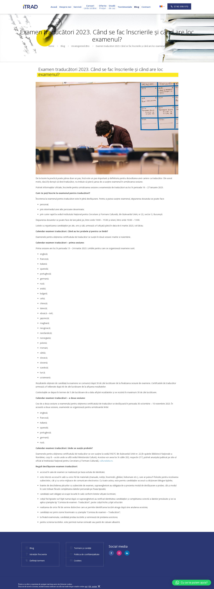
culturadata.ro (106, 460)
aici (86, 587)
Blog (63, 46)
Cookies (78, 560)
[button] (191, 583)
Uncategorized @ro (80, 46)
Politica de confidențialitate (86, 554)
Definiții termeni (37, 560)
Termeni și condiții (82, 548)
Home (51, 46)
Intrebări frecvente (38, 554)
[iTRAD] (30, 6)
